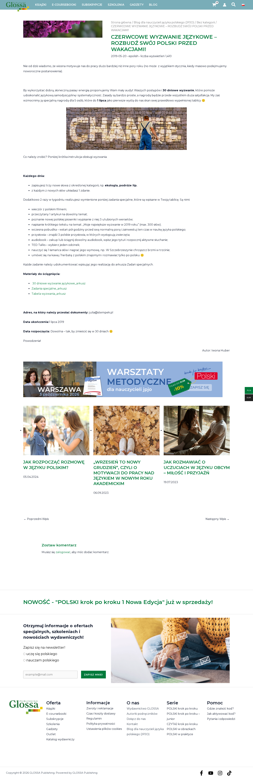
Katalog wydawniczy (60, 739)
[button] (233, 5)
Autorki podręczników (142, 713)
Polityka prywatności (100, 723)
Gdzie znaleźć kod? (220, 708)
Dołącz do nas (136, 719)
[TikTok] (229, 773)
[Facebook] (201, 773)
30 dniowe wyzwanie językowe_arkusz (59, 283)
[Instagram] (220, 773)
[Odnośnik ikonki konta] (224, 5)
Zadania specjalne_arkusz (49, 288)
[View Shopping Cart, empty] (214, 5)
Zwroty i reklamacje (99, 708)
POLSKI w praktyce (180, 734)
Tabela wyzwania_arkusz (48, 293)
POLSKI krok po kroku (182, 708)
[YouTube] (210, 773)
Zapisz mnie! (93, 674)
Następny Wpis (217, 519)
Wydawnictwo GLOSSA (143, 708)
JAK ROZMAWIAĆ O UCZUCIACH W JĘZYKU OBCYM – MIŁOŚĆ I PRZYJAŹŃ (197, 467)
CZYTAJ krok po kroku (182, 724)
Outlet (51, 734)
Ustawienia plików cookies (104, 729)
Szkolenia (53, 724)
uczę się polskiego (41, 654)
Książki (50, 708)
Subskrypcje (55, 719)
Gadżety (52, 729)
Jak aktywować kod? (221, 713)
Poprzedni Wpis (36, 519)
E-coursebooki (56, 713)
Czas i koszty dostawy (100, 713)
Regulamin (94, 718)
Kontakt (132, 724)
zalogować (63, 552)
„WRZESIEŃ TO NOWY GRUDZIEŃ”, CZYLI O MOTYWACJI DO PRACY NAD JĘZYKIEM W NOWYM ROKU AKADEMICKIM (123, 473)
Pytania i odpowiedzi (221, 719)
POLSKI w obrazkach (181, 729)
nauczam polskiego (42, 660)
